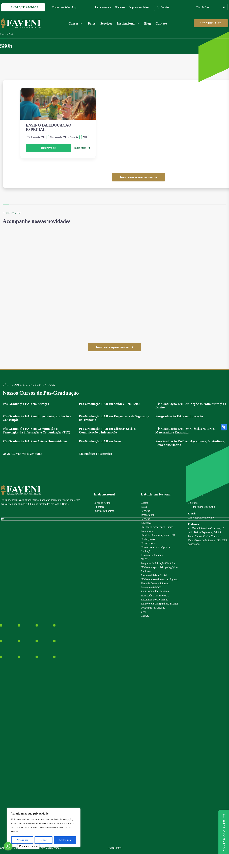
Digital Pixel (114, 847)
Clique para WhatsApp (64, 7)
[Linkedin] (19, 511)
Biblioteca (120, 7)
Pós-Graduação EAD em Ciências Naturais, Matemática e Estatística (185, 430)
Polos (92, 23)
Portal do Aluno (103, 7)
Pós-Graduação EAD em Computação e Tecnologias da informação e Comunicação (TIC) (36, 430)
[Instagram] (2, 511)
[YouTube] (14, 511)
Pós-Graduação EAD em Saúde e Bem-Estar (109, 404)
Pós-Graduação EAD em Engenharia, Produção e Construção (37, 418)
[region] (43, 827)
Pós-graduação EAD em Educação (179, 416)
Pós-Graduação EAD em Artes (100, 441)
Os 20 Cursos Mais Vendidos (22, 453)
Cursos (144, 502)
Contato (161, 23)
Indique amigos (24, 7)
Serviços (106, 23)
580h (11, 34)
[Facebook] (8, 511)
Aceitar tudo (65, 840)
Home (3, 34)
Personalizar (22, 840)
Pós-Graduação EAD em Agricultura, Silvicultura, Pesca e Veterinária (190, 443)
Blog (147, 23)
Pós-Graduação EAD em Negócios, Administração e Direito (190, 405)
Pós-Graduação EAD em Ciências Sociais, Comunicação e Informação (107, 430)
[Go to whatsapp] (8, 846)
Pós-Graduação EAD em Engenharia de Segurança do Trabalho (114, 418)
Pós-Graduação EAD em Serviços (26, 404)
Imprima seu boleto (139, 7)
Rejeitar (43, 840)
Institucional (147, 514)
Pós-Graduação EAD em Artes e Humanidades (35, 441)
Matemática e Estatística (95, 453)
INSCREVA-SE (211, 23)
